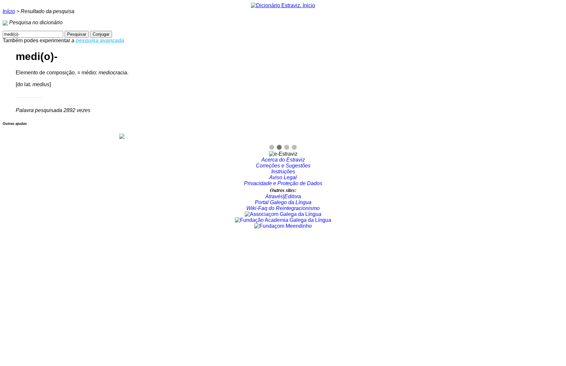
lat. (27, 84)
